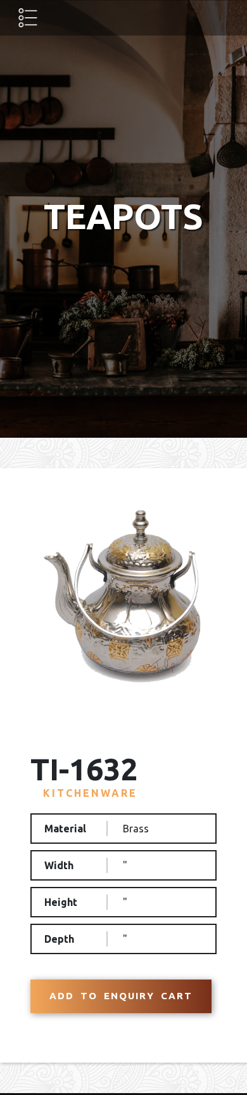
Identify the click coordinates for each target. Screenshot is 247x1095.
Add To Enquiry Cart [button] (121, 995)
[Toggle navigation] (28, 17)
